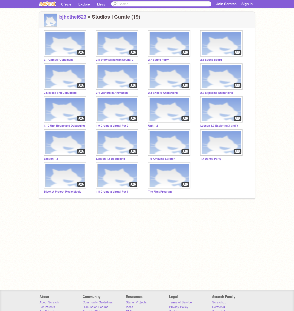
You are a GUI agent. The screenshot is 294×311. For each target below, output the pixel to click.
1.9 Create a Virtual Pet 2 (112, 126)
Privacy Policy (178, 307)
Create (66, 4)
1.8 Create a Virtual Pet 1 (112, 192)
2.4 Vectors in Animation (112, 93)
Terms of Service (180, 302)
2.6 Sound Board (211, 60)
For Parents (47, 307)
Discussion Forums (95, 307)
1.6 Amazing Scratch (161, 159)
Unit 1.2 (153, 126)
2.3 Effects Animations (163, 93)
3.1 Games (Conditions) (59, 60)
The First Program (160, 192)
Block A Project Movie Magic (62, 192)
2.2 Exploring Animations (216, 93)
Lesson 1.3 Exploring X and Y (219, 126)
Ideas (101, 4)
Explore (84, 4)
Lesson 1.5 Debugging (110, 159)
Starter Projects (136, 302)
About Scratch (49, 302)
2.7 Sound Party (158, 60)
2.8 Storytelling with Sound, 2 (114, 60)
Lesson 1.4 (51, 159)
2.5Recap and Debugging (60, 93)
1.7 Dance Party (210, 159)
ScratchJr (218, 307)
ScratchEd (219, 302)
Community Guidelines (98, 302)
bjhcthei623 (72, 16)
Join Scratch (226, 3)
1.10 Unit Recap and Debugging (64, 126)
